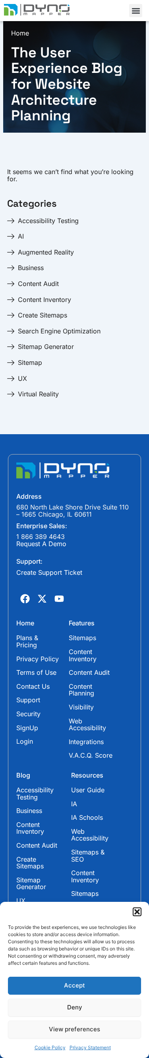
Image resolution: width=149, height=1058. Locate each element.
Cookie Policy (50, 1047)
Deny (74, 1007)
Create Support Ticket (49, 572)
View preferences (74, 1029)
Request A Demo (41, 544)
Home (20, 33)
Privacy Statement (90, 1047)
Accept (74, 985)
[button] (137, 912)
